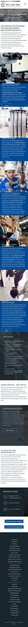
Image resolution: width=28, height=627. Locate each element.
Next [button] (26, 14)
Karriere (14, 580)
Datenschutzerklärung (14, 588)
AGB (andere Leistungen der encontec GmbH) (15, 597)
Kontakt (14, 584)
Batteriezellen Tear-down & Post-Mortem (14, 558)
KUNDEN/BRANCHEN (14, 569)
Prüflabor (14, 541)
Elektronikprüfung (14, 554)
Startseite (15, 539)
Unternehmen (14, 571)
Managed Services (14, 567)
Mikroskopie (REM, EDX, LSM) (14, 551)
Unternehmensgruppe (14, 574)
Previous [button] (2, 14)
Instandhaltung (14, 565)
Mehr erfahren (10, 430)
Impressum (14, 586)
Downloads (14, 578)
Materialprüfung (15, 548)
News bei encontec (14, 576)
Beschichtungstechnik (14, 561)
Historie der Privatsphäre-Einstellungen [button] (14, 608)
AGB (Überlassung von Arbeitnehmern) (14, 592)
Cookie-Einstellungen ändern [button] (14, 603)
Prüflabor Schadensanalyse (15, 545)
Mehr (6, 105)
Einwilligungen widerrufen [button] (14, 614)
